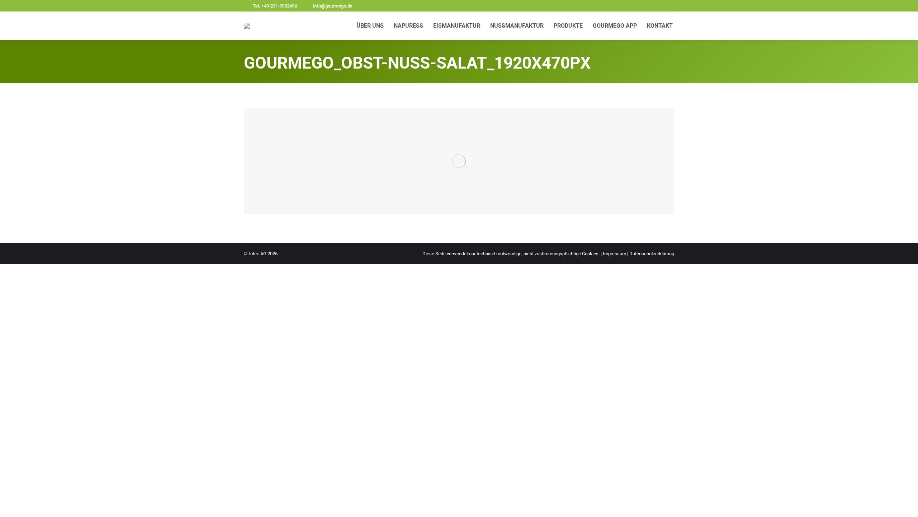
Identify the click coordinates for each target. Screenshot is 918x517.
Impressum (614, 253)
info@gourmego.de (332, 6)
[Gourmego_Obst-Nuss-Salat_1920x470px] (459, 161)
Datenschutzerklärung (651, 253)
